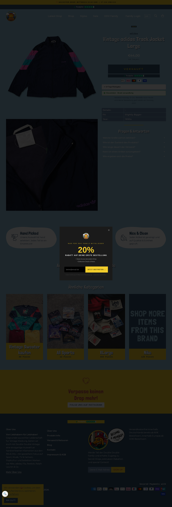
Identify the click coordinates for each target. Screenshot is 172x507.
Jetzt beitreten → (96, 269)
